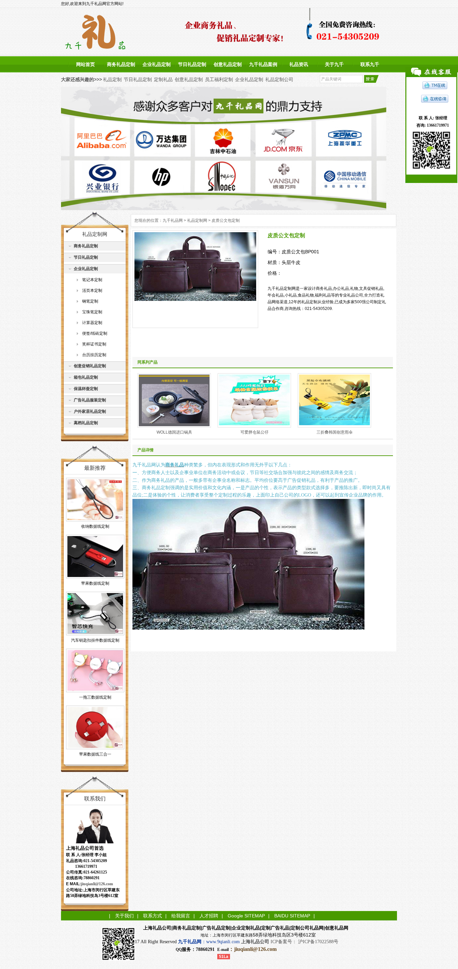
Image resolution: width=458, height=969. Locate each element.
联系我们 (95, 798)
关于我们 (124, 915)
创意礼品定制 (228, 64)
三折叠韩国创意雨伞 (335, 432)
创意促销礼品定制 (90, 366)
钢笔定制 (90, 301)
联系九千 (369, 64)
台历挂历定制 (94, 354)
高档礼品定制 (86, 423)
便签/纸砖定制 (94, 333)
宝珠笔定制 (92, 312)
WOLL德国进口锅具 (174, 432)
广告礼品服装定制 (90, 400)
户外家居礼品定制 (90, 411)
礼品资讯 (298, 64)
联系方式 (152, 915)
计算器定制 (92, 322)
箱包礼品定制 (86, 377)
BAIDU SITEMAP (292, 915)
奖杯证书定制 (94, 344)
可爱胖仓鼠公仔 (254, 432)
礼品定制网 (197, 220)
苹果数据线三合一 (95, 754)
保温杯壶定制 (86, 388)
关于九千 (334, 64)
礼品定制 (112, 79)
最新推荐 (95, 468)
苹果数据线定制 (95, 583)
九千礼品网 (173, 220)
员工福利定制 (219, 79)
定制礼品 (163, 79)
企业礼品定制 (156, 64)
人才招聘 (208, 915)
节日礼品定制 (192, 64)
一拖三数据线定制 (95, 697)
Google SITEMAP (246, 915)
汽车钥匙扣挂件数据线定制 (95, 640)
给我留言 (180, 915)
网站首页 (85, 64)
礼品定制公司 (279, 79)
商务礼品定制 (121, 64)
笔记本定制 (92, 279)
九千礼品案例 (263, 64)
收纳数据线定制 (95, 526)
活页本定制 (92, 290)
